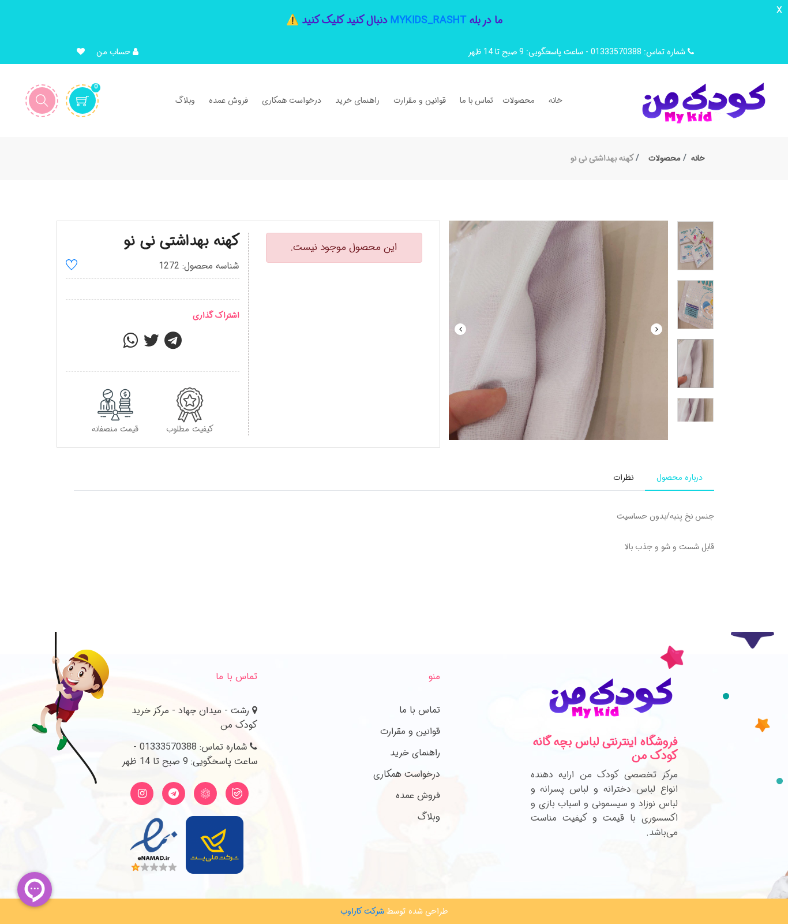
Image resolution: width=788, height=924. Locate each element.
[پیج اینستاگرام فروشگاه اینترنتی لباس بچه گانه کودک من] (141, 793)
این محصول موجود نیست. (344, 247)
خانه (698, 158)
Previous (460, 329)
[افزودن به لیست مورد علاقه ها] (71, 266)
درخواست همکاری (406, 774)
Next (656, 329)
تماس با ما (419, 710)
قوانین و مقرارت (410, 731)
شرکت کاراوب (362, 911)
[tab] (679, 478)
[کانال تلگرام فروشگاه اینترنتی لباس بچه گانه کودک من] (173, 793)
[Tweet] (151, 344)
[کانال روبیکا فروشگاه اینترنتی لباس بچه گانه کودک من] (205, 793)
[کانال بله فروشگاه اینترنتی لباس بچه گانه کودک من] (237, 793)
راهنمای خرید (415, 753)
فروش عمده (418, 795)
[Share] (130, 344)
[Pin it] (173, 344)
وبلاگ (429, 817)
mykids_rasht (429, 20)
